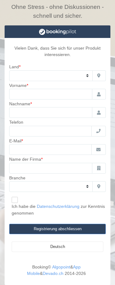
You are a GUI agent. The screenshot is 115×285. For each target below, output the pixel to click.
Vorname (18, 85)
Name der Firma (25, 159)
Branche (17, 177)
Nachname (19, 103)
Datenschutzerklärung (58, 206)
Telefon (16, 122)
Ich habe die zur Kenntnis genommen (58, 209)
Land (14, 66)
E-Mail (15, 140)
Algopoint (61, 266)
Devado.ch (53, 273)
